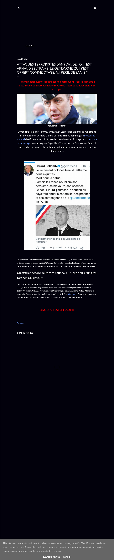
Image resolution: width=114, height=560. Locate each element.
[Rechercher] (95, 7)
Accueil (30, 45)
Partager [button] (20, 323)
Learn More (51, 556)
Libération (72, 294)
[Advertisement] (57, 24)
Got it (67, 556)
